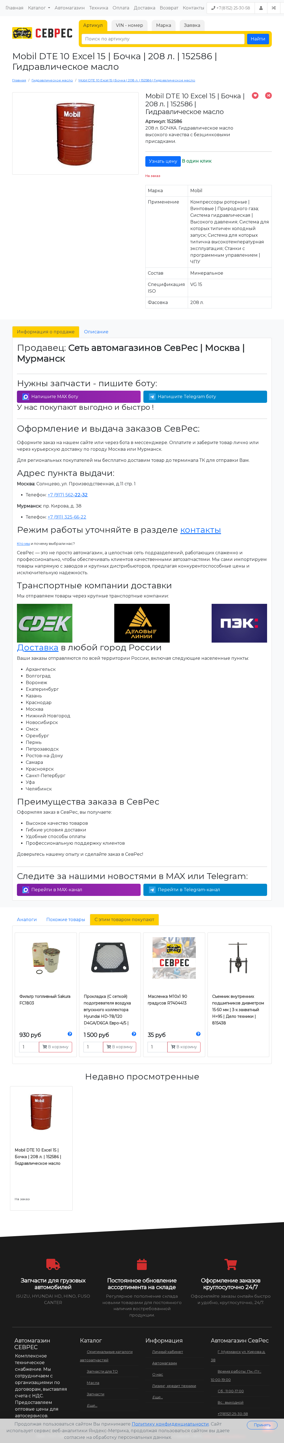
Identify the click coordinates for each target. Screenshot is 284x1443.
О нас (157, 1374)
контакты (200, 530)
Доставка (144, 8)
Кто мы (23, 543)
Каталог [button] (37, 8)
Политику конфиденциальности (170, 1424)
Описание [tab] (96, 331)
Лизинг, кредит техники (174, 1385)
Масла (93, 1382)
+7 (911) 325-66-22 (67, 517)
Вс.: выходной (231, 1402)
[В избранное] (255, 95)
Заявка (192, 25)
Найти (258, 39)
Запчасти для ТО (102, 1371)
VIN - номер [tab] (129, 25)
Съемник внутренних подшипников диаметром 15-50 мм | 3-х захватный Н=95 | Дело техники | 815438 (238, 1009)
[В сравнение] (268, 95)
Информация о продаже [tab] (46, 331)
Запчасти (95, 1394)
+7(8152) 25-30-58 (232, 8)
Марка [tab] (163, 25)
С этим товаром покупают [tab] (124, 919)
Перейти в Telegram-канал (189, 889)
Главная (15, 8)
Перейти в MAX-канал (56, 889)
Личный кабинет (167, 1351)
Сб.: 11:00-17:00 (231, 1391)
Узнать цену (163, 161)
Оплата (121, 8)
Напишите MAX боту (54, 396)
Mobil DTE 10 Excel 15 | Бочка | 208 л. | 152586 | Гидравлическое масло (38, 1157)
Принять (262, 1425)
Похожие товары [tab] (65, 919)
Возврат (169, 8)
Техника (98, 8)
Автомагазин (70, 8)
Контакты (193, 8)
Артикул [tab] (93, 25)
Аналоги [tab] (27, 919)
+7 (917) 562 (68, 495)
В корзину (58, 1046)
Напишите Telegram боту (187, 396)
